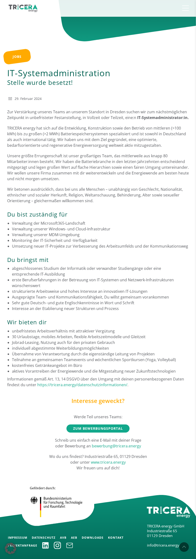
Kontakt (116, 538)
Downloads (92, 538)
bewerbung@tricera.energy (116, 446)
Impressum (17, 538)
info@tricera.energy (163, 545)
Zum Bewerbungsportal (98, 428)
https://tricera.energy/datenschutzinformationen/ (82, 384)
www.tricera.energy (108, 462)
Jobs (17, 56)
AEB (74, 538)
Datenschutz (43, 538)
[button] (10, 548)
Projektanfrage (22, 545)
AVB (63, 538)
